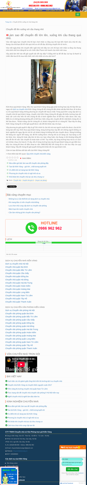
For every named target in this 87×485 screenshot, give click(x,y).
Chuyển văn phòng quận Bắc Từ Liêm (21, 317)
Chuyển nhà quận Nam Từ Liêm (19, 295)
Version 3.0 (82, 483)
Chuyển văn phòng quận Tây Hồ (19, 345)
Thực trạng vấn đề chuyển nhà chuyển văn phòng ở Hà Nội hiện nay (33, 393)
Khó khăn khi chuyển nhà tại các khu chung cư (26, 177)
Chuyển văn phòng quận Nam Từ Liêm (21, 342)
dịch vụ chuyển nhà (20, 109)
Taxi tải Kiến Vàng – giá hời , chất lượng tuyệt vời (27, 167)
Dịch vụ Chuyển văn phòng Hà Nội (20, 310)
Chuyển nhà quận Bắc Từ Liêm (18, 270)
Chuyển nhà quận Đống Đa (16, 276)
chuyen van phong (40, 180)
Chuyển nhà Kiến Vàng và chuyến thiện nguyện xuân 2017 (30, 385)
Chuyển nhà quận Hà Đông (16, 280)
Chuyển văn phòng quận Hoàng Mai (20, 336)
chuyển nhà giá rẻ (28, 180)
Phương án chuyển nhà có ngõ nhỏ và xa (24, 173)
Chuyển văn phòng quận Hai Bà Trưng (21, 329)
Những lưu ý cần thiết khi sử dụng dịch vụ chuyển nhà (29, 199)
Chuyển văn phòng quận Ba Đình (19, 313)
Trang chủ (8, 22)
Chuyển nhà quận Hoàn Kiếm (17, 286)
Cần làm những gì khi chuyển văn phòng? (24, 212)
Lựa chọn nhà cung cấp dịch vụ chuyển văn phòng (28, 206)
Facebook (80, 473)
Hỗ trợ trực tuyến (70, 447)
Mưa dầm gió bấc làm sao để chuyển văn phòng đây (28, 163)
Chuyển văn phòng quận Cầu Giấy (20, 320)
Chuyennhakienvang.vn (20, 451)
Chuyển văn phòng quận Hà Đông (19, 326)
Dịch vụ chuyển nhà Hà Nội (16, 264)
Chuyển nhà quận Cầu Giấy (17, 273)
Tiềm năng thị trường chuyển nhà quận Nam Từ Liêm (28, 389)
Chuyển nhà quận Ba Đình (16, 267)
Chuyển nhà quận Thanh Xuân (18, 302)
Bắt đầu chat (73, 469)
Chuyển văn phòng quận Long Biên (20, 339)
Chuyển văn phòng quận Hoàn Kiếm (20, 332)
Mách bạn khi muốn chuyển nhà (21, 209)
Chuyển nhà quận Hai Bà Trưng (18, 283)
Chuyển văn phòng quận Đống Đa (19, 323)
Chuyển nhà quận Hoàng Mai (17, 289)
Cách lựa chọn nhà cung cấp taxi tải (21, 425)
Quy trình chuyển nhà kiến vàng (38, 154)
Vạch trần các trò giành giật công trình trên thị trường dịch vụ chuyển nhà (35, 381)
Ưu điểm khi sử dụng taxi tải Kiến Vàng (24, 170)
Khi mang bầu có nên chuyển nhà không (24, 202)
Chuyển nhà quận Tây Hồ (16, 299)
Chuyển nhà (17, 180)
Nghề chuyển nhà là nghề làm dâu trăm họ (23, 396)
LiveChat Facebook (67, 483)
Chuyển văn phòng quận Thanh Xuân (21, 348)
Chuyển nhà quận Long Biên (17, 292)
